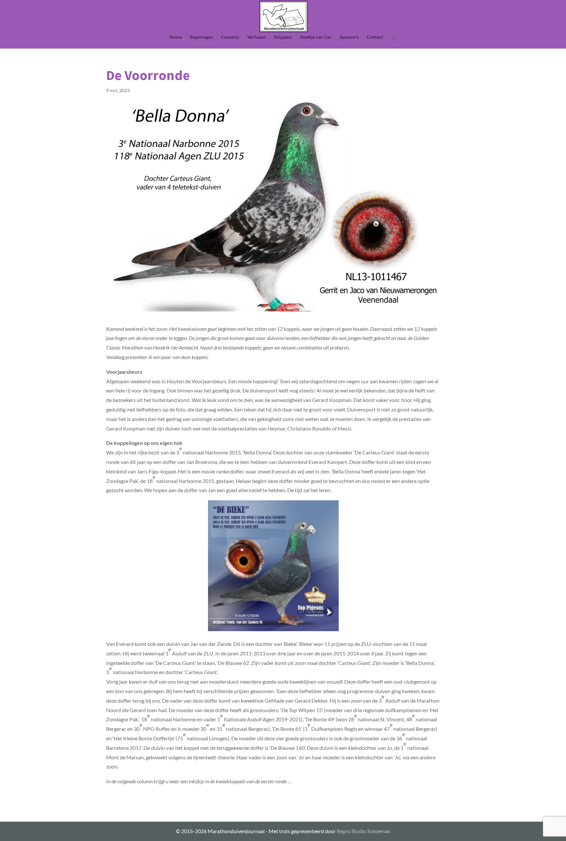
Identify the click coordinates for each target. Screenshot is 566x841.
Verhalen (256, 37)
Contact (375, 37)
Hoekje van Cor (315, 37)
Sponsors (349, 37)
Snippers (283, 37)
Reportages (201, 37)
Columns (230, 37)
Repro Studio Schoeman (363, 831)
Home (175, 37)
